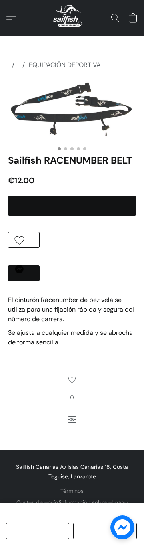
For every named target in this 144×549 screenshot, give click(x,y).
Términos (72, 490)
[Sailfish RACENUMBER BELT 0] (72, 110)
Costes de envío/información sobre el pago (72, 502)
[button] (72, 18)
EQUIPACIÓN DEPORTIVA (65, 65)
